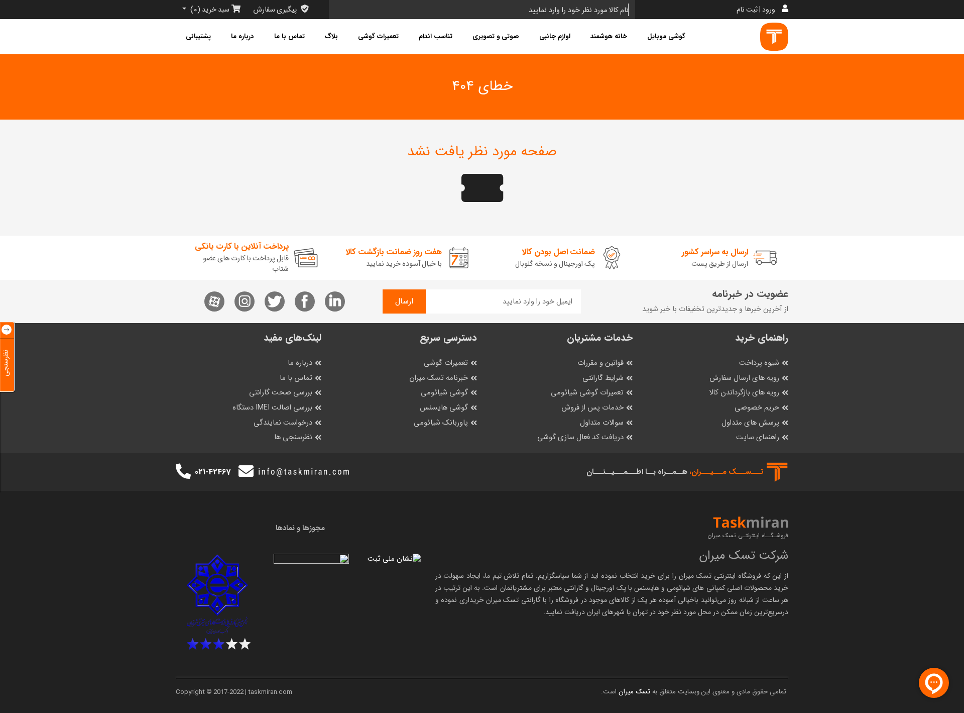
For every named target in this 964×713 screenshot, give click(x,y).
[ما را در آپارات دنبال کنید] (214, 301)
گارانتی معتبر (565, 587)
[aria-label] (774, 37)
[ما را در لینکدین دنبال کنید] (335, 301)
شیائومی (678, 587)
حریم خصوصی (757, 408)
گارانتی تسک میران (513, 599)
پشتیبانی (198, 36)
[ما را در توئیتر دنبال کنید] (275, 301)
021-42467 (212, 472)
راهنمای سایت (757, 437)
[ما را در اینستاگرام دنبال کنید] (244, 301)
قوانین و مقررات (600, 363)
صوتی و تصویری (495, 36)
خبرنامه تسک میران (438, 378)
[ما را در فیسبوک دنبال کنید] (305, 301)
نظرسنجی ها (293, 437)
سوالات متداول (602, 423)
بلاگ (331, 36)
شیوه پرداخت (759, 363)
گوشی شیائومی (444, 392)
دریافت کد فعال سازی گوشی (580, 437)
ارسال (404, 301)
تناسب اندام (435, 36)
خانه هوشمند (608, 36)
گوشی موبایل (666, 36)
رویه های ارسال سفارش (744, 378)
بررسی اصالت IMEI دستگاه (272, 408)
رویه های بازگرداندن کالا (744, 392)
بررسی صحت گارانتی (280, 392)
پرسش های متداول (750, 423)
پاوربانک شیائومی (441, 423)
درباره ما (242, 36)
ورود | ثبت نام (756, 9)
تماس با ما (289, 36)
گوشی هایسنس (444, 408)
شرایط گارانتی (603, 378)
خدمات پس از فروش (592, 408)
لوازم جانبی (554, 36)
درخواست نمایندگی (283, 423)
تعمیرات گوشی (378, 36)
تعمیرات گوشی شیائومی (587, 392)
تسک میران (695, 575)
